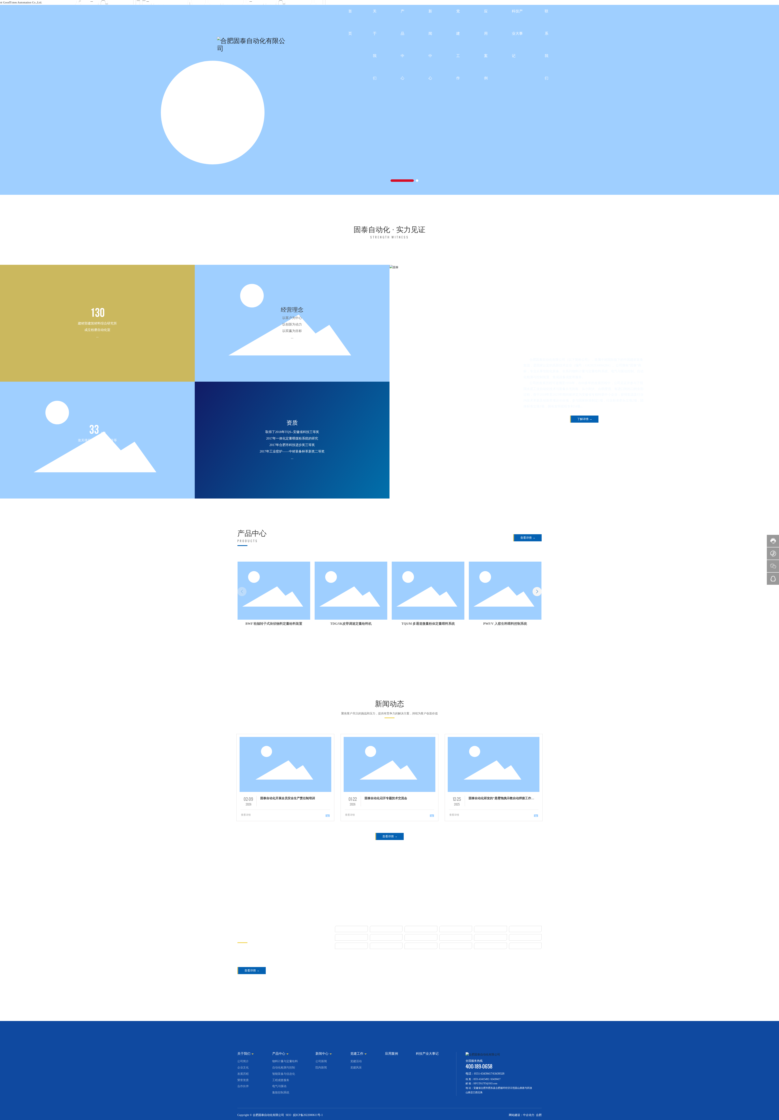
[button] (402, 180)
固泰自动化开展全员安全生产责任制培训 (287, 798)
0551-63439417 (483, 1098)
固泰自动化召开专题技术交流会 (386, 798)
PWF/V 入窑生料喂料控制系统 (428, 623)
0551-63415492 (481, 1104)
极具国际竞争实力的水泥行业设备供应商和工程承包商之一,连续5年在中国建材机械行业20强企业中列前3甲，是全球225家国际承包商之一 (280, 954)
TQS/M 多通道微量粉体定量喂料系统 (351, 623)
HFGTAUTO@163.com (485, 1108)
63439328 (498, 1098)
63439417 (495, 1104)
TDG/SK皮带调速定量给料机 (274, 623)
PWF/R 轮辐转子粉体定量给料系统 (505, 623)
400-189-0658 (479, 1091)
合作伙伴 (252, 929)
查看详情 (246, 814)
